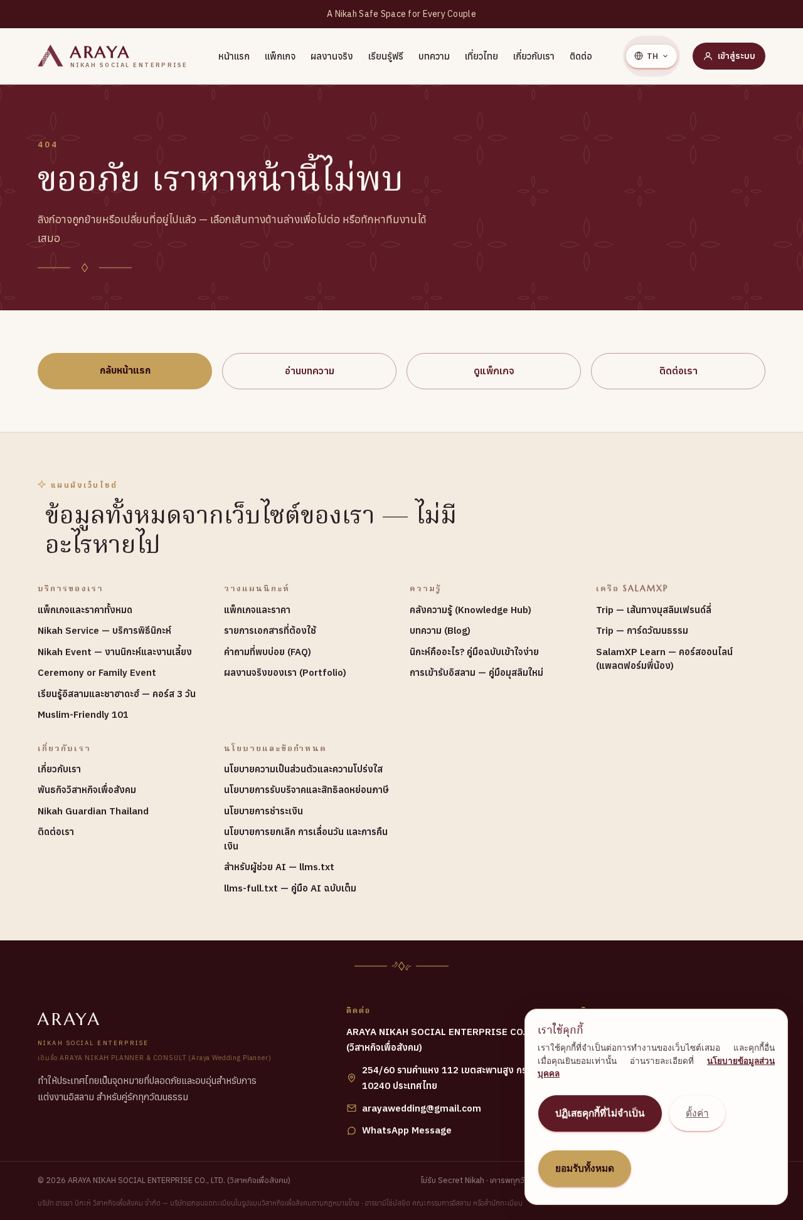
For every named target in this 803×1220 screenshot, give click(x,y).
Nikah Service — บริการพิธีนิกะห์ (104, 630)
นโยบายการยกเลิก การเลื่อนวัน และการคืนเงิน (306, 839)
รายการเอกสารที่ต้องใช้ (270, 630)
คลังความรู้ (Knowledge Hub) (470, 610)
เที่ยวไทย (481, 56)
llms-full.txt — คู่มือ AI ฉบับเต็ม (290, 888)
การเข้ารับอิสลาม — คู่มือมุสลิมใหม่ (476, 672)
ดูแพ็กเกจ (494, 370)
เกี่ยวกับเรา (534, 56)
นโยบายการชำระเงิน (263, 811)
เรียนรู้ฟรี (385, 56)
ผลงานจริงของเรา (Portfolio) (285, 672)
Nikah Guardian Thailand (93, 811)
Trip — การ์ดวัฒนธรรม (642, 630)
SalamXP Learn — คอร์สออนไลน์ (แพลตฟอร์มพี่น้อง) (664, 659)
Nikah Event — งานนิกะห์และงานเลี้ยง (115, 652)
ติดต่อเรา (678, 370)
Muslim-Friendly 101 (83, 714)
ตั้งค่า (697, 1113)
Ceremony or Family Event (97, 672)
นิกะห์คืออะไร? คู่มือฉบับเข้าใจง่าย (474, 652)
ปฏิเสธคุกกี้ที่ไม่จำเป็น (600, 1113)
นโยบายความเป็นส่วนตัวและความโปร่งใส (303, 769)
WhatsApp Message (407, 1130)
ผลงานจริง (332, 56)
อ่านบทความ (309, 370)
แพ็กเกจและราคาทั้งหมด (85, 610)
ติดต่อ (581, 56)
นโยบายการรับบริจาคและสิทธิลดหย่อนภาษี (306, 790)
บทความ (434, 56)
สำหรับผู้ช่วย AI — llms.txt (279, 867)
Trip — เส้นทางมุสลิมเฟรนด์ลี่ (653, 610)
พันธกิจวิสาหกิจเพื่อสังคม (87, 790)
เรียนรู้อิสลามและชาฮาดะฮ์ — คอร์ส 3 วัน (117, 694)
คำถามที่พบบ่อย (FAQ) (267, 652)
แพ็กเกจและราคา (257, 610)
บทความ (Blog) (440, 630)
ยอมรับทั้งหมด (584, 1168)
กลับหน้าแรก (125, 370)
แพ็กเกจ (280, 56)
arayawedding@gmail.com (421, 1108)
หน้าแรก (234, 56)
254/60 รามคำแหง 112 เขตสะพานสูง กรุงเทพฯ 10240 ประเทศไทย (458, 1078)
